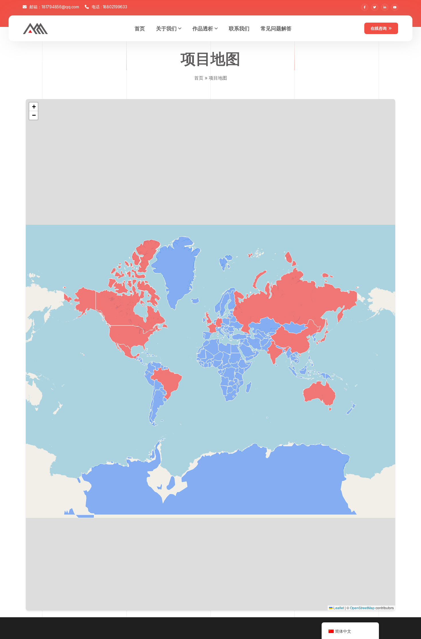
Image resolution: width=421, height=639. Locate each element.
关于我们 (166, 28)
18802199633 (115, 6)
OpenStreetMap (362, 608)
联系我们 (239, 28)
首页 (140, 28)
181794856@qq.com (60, 6)
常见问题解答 (276, 28)
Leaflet (338, 608)
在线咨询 (379, 28)
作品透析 (202, 28)
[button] (33, 106)
